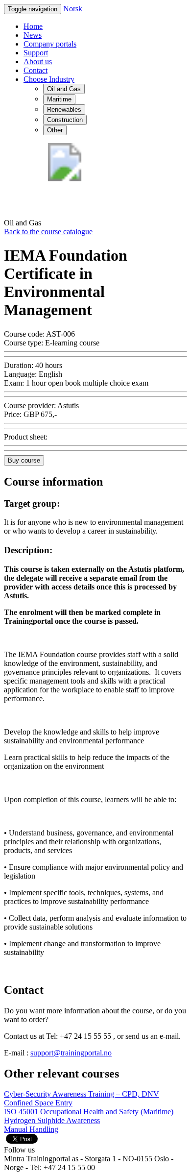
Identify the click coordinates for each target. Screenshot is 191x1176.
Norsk (72, 8)
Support (36, 53)
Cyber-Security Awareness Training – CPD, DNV (81, 1094)
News (33, 35)
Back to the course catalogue (48, 231)
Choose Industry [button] (49, 79)
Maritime (59, 99)
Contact (36, 70)
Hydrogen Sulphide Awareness (52, 1120)
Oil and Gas (64, 89)
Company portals (50, 44)
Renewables (64, 109)
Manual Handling (31, 1129)
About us (38, 61)
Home (33, 26)
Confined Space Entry (38, 1103)
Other (55, 130)
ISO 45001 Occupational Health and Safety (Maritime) (88, 1111)
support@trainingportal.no (71, 1053)
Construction (65, 119)
